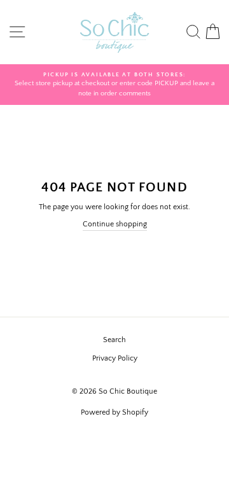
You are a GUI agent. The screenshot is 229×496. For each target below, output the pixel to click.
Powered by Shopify (114, 412)
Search (114, 340)
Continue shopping (115, 224)
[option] (114, 85)
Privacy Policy (114, 358)
